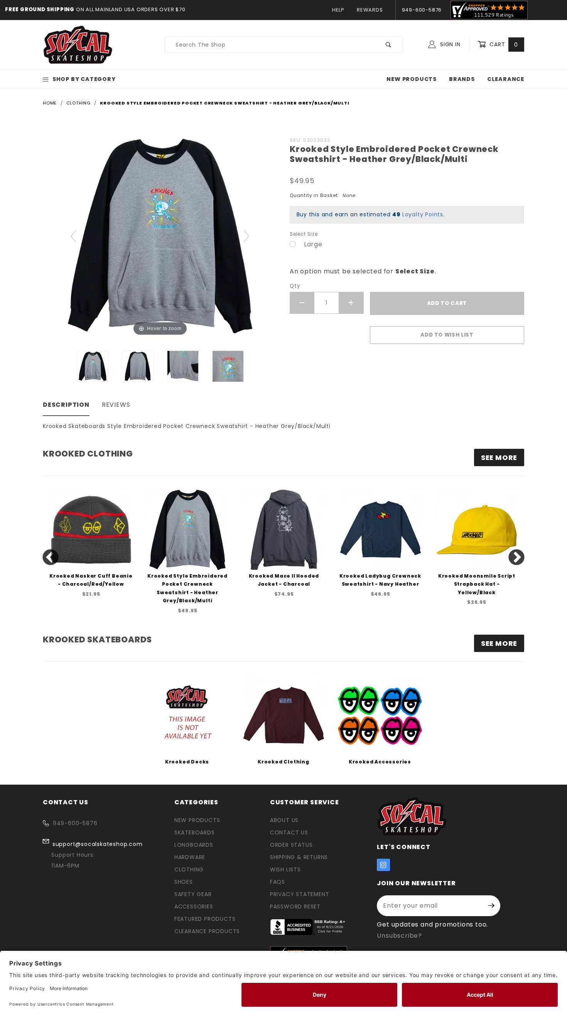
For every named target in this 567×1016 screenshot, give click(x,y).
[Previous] (74, 236)
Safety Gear (193, 894)
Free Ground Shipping (39, 9)
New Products (411, 79)
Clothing (189, 869)
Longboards (193, 845)
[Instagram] (383, 865)
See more (499, 457)
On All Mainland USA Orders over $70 (130, 9)
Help (338, 9)
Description (66, 404)
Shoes (183, 882)
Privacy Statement (299, 894)
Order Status (291, 845)
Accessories (193, 906)
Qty (295, 286)
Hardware (189, 857)
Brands (462, 79)
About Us (284, 820)
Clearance (505, 79)
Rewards (370, 9)
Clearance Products (207, 931)
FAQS (277, 882)
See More (499, 643)
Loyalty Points (422, 214)
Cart (503, 44)
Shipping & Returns (299, 857)
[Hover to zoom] (160, 235)
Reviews (116, 404)
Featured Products (205, 919)
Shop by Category (84, 79)
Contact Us (289, 832)
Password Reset (295, 906)
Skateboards (194, 832)
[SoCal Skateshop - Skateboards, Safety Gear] (78, 44)
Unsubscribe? (399, 935)
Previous (50, 558)
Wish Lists (285, 869)
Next (516, 558)
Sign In (449, 44)
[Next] (246, 236)
